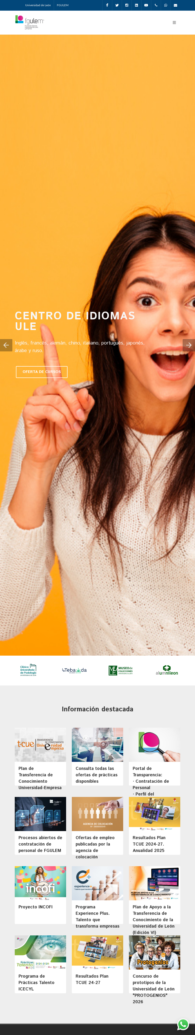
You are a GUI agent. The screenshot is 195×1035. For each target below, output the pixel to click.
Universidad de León (38, 5)
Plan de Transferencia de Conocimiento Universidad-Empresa (40, 778)
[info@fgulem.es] (175, 5)
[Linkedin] (136, 5)
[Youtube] (146, 5)
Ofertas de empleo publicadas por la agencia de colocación (95, 847)
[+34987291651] (156, 5)
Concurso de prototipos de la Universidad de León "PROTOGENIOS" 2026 (154, 989)
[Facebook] (107, 5)
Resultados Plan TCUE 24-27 (92, 979)
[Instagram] (127, 5)
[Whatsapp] (166, 5)
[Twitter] (117, 5)
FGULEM (62, 5)
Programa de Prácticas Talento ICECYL (36, 982)
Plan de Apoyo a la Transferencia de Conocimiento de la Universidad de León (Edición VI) (154, 920)
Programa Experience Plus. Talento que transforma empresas (97, 916)
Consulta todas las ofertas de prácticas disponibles (96, 775)
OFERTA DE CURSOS (42, 372)
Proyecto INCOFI (36, 907)
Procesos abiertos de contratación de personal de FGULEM (40, 844)
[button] (6, 345)
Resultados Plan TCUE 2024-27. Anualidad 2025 (149, 844)
